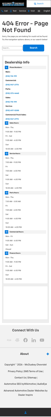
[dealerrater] (17, 340)
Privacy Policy (15, 371)
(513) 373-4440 (12, 93)
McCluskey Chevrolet (36, 365)
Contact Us (20, 378)
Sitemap (31, 378)
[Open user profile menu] (25, 412)
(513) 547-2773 (12, 85)
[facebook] (25, 340)
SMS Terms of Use (33, 371)
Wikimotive (30, 384)
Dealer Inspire (25, 395)
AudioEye (42, 384)
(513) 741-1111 (11, 76)
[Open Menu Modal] (39, 11)
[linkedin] (34, 340)
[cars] (9, 340)
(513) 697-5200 (12, 110)
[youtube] (42, 340)
